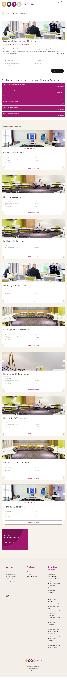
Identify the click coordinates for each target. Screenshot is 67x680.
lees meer (60, 53)
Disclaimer (33, 670)
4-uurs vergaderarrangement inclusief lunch (33, 91)
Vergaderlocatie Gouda (54, 620)
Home (7, 13)
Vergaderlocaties (52, 647)
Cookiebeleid (33, 673)
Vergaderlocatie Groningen (52, 623)
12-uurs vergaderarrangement (33, 103)
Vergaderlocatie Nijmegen (54, 636)
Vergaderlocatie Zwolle (54, 645)
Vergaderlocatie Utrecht (54, 643)
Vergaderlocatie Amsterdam (52, 596)
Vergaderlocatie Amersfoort (52, 587)
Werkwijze (29, 574)
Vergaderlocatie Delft (53, 604)
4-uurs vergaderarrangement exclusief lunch (33, 85)
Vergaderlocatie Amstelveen (52, 591)
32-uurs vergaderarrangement (33, 114)
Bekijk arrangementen (33, 168)
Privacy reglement (33, 668)
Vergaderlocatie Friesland (54, 617)
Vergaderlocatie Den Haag (53, 607)
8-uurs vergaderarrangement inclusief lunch (33, 97)
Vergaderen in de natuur (54, 581)
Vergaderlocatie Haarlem (54, 627)
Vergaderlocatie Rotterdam (52, 639)
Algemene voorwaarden (33, 666)
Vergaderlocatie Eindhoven (52, 614)
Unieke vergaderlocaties (54, 578)
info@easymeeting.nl (11, 581)
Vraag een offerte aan (57, 71)
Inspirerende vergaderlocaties (52, 575)
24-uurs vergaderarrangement (33, 108)
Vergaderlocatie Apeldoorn (52, 600)
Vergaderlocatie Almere (54, 583)
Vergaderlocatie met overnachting (53, 632)
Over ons (29, 572)
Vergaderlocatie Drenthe (54, 611)
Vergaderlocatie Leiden (54, 629)
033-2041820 (9, 543)
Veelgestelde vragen (32, 576)
